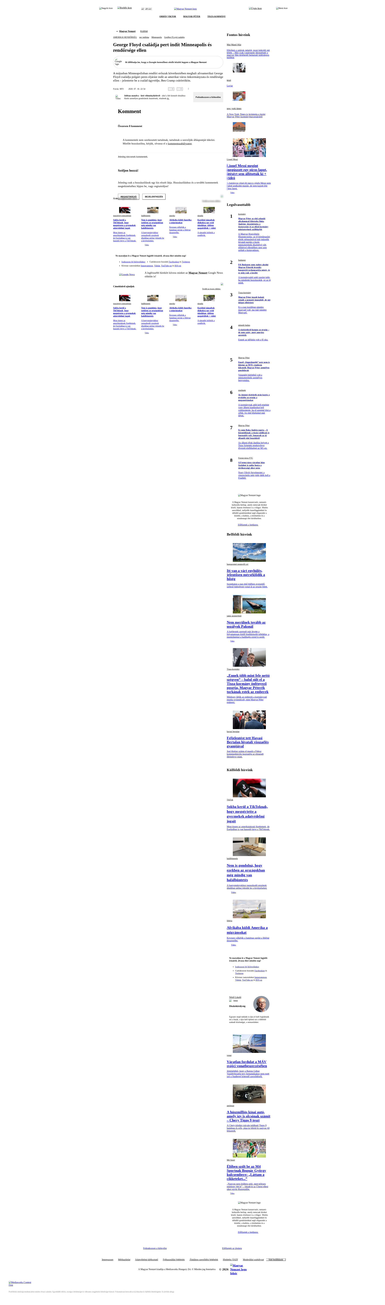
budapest (242, 260)
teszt (229, 80)
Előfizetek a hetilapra (248, 525)
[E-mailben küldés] (209, 89)
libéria (229, 921)
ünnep (235, 1000)
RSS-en (178, 266)
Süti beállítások (276, 1259)
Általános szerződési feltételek (203, 1259)
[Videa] (207, 264)
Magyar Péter (244, 358)
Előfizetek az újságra (232, 1248)
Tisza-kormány (244, 293)
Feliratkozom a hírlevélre (208, 97)
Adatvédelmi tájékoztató (146, 1259)
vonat (229, 1055)
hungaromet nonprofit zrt (237, 564)
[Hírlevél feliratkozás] (219, 256)
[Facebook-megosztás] (221, 89)
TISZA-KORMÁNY (216, 16)
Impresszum (107, 1259)
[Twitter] (219, 260)
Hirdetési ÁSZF (230, 1259)
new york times (234, 108)
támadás (200, 216)
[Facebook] (207, 260)
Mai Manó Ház (234, 45)
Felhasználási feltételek (174, 1259)
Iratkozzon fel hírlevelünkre (133, 262)
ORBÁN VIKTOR (167, 16)
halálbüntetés (145, 216)
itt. (168, 98)
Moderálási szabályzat (253, 1259)
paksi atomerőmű (234, 616)
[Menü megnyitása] (282, 8)
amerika (172, 216)
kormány (242, 214)
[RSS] (219, 264)
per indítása (144, 37)
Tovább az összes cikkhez (211, 289)
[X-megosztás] (215, 89)
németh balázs (244, 325)
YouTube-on (166, 266)
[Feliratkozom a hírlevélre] (124, 9)
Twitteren (186, 262)
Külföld (144, 31)
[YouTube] (213, 264)
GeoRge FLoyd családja (174, 37)
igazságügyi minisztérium (122, 216)
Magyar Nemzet (127, 31)
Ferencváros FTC (245, 458)
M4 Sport (231, 1160)
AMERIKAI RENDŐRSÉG (125, 37)
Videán (157, 266)
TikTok (230, 800)
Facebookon (174, 262)
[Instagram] (213, 260)
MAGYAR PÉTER (191, 16)
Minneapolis (156, 37)
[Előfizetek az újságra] (255, 8)
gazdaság (242, 390)
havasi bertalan (233, 731)
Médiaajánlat (124, 1259)
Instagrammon (147, 266)
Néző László (235, 997)
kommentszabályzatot (180, 143)
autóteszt (230, 1106)
